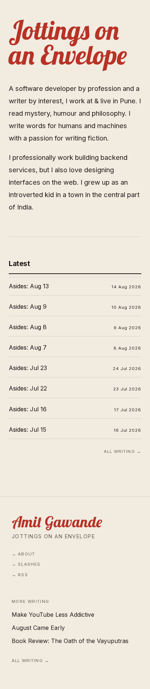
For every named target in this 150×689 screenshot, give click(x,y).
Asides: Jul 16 (28, 409)
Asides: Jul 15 (27, 429)
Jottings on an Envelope (53, 536)
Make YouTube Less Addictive (53, 614)
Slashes (29, 564)
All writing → (122, 451)
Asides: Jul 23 (28, 368)
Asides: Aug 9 (28, 306)
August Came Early (38, 627)
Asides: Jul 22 (28, 388)
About (26, 554)
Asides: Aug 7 (28, 347)
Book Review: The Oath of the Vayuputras (70, 640)
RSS (23, 574)
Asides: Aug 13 (29, 286)
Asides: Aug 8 (28, 327)
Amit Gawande (57, 522)
